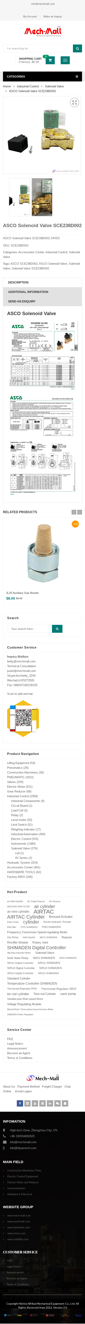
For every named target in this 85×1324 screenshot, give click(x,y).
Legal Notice (15, 1043)
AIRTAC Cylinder (26, 916)
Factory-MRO (16, 876)
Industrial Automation (24, 834)
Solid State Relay (17, 957)
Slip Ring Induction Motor (19, 953)
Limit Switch (19, 824)
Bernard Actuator (61, 916)
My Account (30, 16)
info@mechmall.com (42, 3)
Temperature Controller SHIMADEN (32, 983)
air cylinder (44, 906)
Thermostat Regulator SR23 (58, 988)
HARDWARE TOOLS (21, 872)
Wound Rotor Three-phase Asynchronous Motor (30, 1009)
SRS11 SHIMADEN (49, 963)
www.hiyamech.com (18, 1227)
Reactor (67, 937)
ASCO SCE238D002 (24, 263)
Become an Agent (18, 1053)
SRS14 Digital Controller (20, 973)
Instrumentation (16, 1188)
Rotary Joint (40, 942)
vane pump (68, 993)
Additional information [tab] (28, 292)
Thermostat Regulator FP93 (22, 988)
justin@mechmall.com (21, 670)
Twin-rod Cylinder (44, 993)
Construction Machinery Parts (24, 1170)
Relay (15, 815)
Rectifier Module (17, 942)
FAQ (10, 1039)
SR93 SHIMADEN (67, 958)
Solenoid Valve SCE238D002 (30, 268)
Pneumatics (15, 767)
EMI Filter (11, 927)
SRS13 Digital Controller (21, 968)
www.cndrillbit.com (17, 1239)
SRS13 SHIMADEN (50, 968)
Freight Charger (52, 1086)
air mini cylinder (18, 911)
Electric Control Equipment (22, 1176)
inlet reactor (29, 937)
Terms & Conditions (19, 1058)
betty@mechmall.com (21, 661)
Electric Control (21, 838)
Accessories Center (31, 252)
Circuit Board (19, 805)
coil (17, 853)
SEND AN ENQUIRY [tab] (22, 301)
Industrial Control (28, 86)
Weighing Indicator (23, 829)
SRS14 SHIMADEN (48, 973)
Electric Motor (16, 786)
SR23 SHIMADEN (44, 957)
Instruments (18, 843)
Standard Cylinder (18, 978)
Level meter (18, 820)
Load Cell (17, 810)
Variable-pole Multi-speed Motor (25, 998)
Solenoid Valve (54, 86)
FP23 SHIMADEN (29, 927)
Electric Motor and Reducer (23, 1182)
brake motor (13, 922)
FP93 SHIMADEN (51, 927)
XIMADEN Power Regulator (20, 1014)
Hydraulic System (18, 862)
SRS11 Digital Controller (20, 963)
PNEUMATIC (16, 777)
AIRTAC (44, 911)
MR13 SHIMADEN (48, 937)
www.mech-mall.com (19, 1215)
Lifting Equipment (18, 763)
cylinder (31, 922)
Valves (11, 782)
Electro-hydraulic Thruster (57, 922)
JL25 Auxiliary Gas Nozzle (22, 592)
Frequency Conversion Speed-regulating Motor (37, 932)
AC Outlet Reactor (36, 901)
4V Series (21, 857)
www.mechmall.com (18, 1221)
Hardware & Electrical (19, 1194)
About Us (9, 1086)
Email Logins (23, 1091)
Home (7, 86)
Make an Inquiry (52, 16)
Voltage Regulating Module (24, 1004)
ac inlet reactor (15, 901)
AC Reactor (54, 901)
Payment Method (28, 1086)
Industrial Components (25, 801)
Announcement (17, 1048)
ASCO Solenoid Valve (53, 263)
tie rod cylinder (18, 994)
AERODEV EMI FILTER (18, 906)
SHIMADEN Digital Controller (36, 947)
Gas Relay (12, 937)
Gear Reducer (16, 791)
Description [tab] (18, 282)
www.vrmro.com (16, 1233)
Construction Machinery (22, 772)
